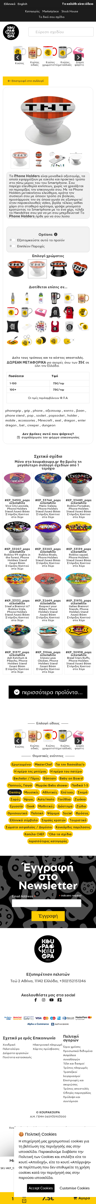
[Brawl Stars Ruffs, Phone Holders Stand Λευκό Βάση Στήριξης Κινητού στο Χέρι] (79, 637)
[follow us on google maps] (59, 1000)
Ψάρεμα (53, 813)
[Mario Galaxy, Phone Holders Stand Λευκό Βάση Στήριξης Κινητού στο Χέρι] (48, 485)
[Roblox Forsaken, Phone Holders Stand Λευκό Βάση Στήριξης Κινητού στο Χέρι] (79, 485)
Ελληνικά (9, 4)
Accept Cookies (41, 1188)
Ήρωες (29, 799)
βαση (80, 410)
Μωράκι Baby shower (52, 785)
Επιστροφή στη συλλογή (27, 81)
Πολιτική (37, 813)
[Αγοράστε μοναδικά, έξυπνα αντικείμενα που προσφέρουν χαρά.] (11, 32)
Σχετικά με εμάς (17, 1038)
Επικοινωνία (44, 1038)
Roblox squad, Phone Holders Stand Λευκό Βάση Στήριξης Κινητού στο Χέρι (78, 557)
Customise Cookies (75, 1188)
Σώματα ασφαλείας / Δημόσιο (29, 827)
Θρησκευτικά (17, 813)
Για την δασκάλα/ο (70, 764)
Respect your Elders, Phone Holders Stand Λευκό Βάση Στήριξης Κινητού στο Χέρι (48, 610)
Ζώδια (81, 806)
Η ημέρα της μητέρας (30, 771)
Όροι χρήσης (72, 1046)
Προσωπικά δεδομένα (78, 1051)
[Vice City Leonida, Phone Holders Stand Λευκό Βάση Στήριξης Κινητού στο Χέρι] (17, 485)
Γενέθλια (64, 799)
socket (41, 415)
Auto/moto (46, 799)
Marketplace (50, 11)
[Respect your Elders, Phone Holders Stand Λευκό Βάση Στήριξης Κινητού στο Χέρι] (48, 585)
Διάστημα (65, 806)
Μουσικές (31, 792)
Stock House (70, 11)
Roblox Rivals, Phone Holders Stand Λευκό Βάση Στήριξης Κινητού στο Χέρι (48, 557)
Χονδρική (9, 1044)
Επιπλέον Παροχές (31, 246)
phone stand (14, 415)
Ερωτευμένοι (21, 764)
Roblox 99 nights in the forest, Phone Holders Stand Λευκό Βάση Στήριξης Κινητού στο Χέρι (17, 559)
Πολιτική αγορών (71, 1038)
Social (67, 813)
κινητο (68, 410)
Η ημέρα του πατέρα (66, 771)
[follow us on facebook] (35, 1000)
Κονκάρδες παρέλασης (73, 827)
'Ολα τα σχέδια (60, 834)
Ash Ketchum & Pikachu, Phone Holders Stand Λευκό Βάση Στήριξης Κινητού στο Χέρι (17, 662)
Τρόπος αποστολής (76, 1088)
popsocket (57, 415)
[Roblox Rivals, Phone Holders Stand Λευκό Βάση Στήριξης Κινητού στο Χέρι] (48, 533)
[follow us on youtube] (51, 1000)
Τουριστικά (77, 820)
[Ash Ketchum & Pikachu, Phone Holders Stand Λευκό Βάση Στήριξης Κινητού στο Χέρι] (17, 637)
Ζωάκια (80, 799)
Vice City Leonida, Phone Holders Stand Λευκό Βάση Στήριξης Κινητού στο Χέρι (17, 508)
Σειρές (15, 799)
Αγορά (84, 1198)
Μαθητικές (46, 806)
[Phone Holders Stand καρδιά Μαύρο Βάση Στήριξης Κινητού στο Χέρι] (79, 268)
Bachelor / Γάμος (27, 778)
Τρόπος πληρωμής (75, 1067)
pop (30, 415)
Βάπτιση (49, 778)
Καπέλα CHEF (34, 834)
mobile (10, 420)
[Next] (78, 57)
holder (72, 415)
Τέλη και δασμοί (73, 1063)
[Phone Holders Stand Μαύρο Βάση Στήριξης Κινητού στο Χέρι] (16, 268)
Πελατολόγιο (11, 1049)
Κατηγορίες (32, 11)
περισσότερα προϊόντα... (51, 692)
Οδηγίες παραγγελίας (77, 1093)
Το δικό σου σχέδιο (52, 17)
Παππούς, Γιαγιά (20, 785)
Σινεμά (82, 792)
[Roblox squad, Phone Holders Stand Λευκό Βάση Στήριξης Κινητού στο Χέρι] (79, 533)
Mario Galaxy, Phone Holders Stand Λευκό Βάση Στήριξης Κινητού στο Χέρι (48, 508)
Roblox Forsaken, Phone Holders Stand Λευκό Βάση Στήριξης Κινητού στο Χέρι (79, 508)
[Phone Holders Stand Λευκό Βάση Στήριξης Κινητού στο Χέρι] (37, 268)
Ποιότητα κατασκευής (17, 1057)
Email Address (24, 896)
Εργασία (16, 806)
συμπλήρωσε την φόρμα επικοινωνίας (50, 437)
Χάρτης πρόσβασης (46, 1049)
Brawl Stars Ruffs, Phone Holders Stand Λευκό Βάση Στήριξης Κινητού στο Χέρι (79, 660)
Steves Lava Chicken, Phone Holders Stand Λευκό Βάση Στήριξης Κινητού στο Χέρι (48, 662)
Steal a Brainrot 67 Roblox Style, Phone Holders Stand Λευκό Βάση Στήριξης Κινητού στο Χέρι (17, 610)
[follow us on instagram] (43, 1000)
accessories (26, 420)
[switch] (12, 240)
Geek (30, 806)
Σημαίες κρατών (53, 820)
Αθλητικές (49, 792)
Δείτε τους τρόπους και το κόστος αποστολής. (48, 357)
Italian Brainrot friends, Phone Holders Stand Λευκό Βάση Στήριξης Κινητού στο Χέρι (78, 610)
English (22, 4)
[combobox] (61, 30)
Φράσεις (82, 813)
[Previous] (17, 57)
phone (38, 410)
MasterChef (43, 764)
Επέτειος (67, 792)
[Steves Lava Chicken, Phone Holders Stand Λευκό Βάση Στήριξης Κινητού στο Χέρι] (48, 637)
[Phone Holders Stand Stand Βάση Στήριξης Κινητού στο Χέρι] (58, 268)
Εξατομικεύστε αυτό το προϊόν (41, 240)
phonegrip (13, 410)
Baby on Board (71, 778)
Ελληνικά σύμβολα (24, 820)
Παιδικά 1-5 (80, 785)
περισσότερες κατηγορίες (48, 841)
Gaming (15, 792)
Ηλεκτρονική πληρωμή (47, 1044)
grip (27, 410)
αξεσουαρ (53, 410)
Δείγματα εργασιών (15, 1053)
